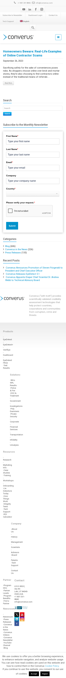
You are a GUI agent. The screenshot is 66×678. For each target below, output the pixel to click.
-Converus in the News (7, 627)
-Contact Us (14, 570)
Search (7, 114)
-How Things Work (6, 498)
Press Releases (13, 252)
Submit (12, 226)
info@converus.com (44, 3)
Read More (8, 83)
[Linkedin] (30, 9)
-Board (14, 555)
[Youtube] (24, 9)
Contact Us (53, 15)
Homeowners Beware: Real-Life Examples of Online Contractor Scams (32, 53)
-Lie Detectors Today (7, 491)
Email (9, 162)
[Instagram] (42, 9)
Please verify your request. (20, 202)
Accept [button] (34, 674)
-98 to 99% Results (13, 383)
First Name (12, 136)
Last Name (12, 149)
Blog (7, 246)
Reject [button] (45, 674)
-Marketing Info (7, 465)
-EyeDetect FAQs (7, 360)
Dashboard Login (35, 15)
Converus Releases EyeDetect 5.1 (23, 274)
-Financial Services (14, 427)
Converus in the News (16, 249)
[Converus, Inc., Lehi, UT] (21, 608)
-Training (7, 475)
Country (10, 188)
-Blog (5, 648)
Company (11, 175)
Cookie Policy (52, 666)
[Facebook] (36, 9)
